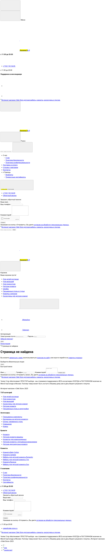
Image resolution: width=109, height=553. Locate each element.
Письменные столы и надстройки (16, 409)
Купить (2, 364)
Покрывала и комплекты (12, 417)
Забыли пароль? (7, 339)
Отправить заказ (61, 372)
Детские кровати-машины (13, 437)
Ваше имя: (4, 202)
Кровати (6, 434)
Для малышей (8, 281)
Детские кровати (9, 286)
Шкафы (6, 289)
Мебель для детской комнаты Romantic (18, 457)
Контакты (7, 170)
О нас (8, 158)
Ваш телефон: (6, 204)
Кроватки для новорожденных (14, 439)
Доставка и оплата (10, 165)
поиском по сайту (43, 358)
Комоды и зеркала (10, 294)
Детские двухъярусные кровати (15, 444)
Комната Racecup (9, 462)
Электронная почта (8, 336)
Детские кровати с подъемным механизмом (20, 442)
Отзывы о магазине (10, 167)
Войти (2, 341)
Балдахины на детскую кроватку (15, 419)
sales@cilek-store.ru (10, 528)
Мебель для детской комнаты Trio (16, 460)
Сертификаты (8, 482)
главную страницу (75, 358)
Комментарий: (6, 215)
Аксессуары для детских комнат (15, 296)
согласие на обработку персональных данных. (51, 225)
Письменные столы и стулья (14, 291)
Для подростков (9, 284)
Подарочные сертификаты (16, 177)
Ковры (5, 426)
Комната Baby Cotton (11, 452)
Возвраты (9, 175)
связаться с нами (16, 358)
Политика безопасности (15, 160)
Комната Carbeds (9, 455)
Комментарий (40, 372)
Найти (14, 229)
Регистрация (5, 344)
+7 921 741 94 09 (9, 66)
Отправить (3, 222)
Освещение (7, 424)
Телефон (19, 372)
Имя (2, 372)
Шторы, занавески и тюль (13, 422)
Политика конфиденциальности (18, 163)
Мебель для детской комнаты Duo (16, 464)
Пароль (30, 336)
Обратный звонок (10, 195)
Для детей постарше (11, 279)
